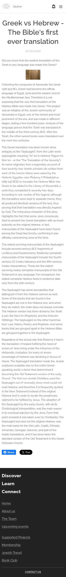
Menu (60, 6)
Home (6, 503)
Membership (11, 545)
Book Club (9, 560)
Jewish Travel (12, 553)
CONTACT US (33, 572)
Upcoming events (15, 526)
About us (8, 511)
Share (10, 452)
